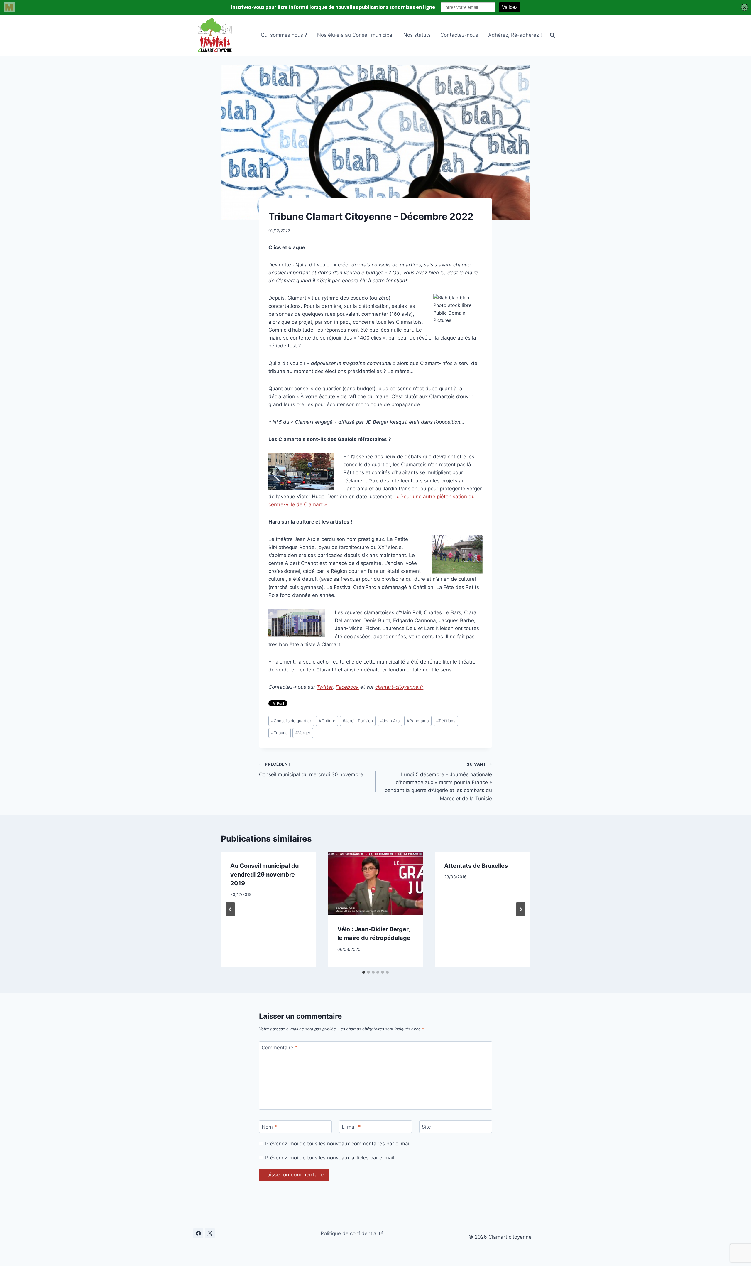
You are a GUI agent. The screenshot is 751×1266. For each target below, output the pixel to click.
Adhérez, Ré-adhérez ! (515, 35)
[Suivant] (520, 909)
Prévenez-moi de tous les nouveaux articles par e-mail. (330, 1158)
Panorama (418, 720)
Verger (302, 732)
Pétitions (445, 720)
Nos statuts (417, 35)
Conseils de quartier (291, 720)
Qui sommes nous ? (284, 35)
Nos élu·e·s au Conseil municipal (355, 35)
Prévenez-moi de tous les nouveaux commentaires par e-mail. (338, 1144)
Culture (327, 720)
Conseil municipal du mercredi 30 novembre (311, 769)
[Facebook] (198, 1233)
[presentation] (375, 883)
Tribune (279, 732)
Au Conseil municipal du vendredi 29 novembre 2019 (264, 874)
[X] (210, 1233)
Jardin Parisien (358, 720)
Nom (269, 1127)
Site (426, 1127)
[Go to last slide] (230, 909)
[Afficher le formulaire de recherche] (552, 35)
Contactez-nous (459, 35)
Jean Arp (390, 720)
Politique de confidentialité (352, 1233)
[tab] (363, 972)
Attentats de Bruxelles (476, 865)
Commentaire (279, 1048)
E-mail (351, 1127)
